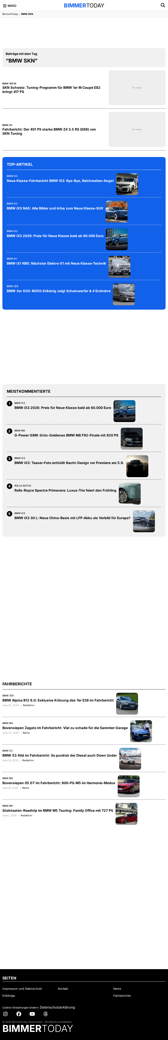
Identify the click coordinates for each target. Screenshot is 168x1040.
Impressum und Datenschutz (22, 988)
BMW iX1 (12, 258)
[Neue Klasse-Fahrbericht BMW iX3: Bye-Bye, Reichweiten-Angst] (127, 184)
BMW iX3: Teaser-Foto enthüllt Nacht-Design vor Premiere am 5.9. (69, 463)
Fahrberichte (122, 995)
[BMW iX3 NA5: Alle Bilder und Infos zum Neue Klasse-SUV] (117, 212)
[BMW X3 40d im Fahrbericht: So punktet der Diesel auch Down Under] (130, 759)
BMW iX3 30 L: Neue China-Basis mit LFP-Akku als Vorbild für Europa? (72, 518)
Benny (26, 732)
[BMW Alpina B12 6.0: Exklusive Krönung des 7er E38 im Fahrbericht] (127, 704)
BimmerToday (10, 14)
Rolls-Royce (22, 485)
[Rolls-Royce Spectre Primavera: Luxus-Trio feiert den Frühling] (130, 494)
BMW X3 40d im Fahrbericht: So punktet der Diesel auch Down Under (59, 755)
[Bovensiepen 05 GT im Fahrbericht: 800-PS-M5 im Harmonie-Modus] (129, 786)
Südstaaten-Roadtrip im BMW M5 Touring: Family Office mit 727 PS (57, 810)
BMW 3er (12, 286)
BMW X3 (7, 750)
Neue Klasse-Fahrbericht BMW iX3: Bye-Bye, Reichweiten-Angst (60, 181)
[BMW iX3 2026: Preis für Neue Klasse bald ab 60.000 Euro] (117, 239)
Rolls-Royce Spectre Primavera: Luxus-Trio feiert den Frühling (65, 490)
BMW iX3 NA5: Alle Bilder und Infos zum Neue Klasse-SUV (55, 208)
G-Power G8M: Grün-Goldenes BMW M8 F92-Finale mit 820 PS (66, 435)
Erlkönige (8, 995)
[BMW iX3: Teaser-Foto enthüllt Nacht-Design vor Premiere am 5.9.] (137, 466)
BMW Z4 (7, 125)
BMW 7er (8, 695)
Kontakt (63, 988)
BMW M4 (7, 723)
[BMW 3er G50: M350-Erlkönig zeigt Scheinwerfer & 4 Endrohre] (124, 294)
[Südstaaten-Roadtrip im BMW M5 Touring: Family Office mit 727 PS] (126, 814)
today (84, 5)
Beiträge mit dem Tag (21, 54)
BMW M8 (19, 430)
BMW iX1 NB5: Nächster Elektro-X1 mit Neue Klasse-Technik (56, 263)
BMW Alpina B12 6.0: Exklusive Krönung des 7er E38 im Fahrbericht (58, 700)
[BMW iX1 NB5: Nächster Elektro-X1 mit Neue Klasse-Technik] (119, 267)
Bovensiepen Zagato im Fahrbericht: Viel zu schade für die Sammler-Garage (65, 728)
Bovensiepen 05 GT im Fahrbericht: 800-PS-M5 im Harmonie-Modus (58, 783)
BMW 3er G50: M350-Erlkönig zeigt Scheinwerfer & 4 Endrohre (58, 291)
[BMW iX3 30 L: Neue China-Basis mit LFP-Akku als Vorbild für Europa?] (144, 521)
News (117, 988)
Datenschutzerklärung (57, 1007)
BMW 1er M (9, 83)
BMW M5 (7, 778)
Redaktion (28, 705)
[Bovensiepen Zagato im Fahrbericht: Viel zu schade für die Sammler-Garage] (141, 731)
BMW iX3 (12, 176)
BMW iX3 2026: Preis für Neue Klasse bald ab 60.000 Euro (55, 236)
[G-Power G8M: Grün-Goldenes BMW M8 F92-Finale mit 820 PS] (132, 439)
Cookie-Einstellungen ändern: (20, 1007)
